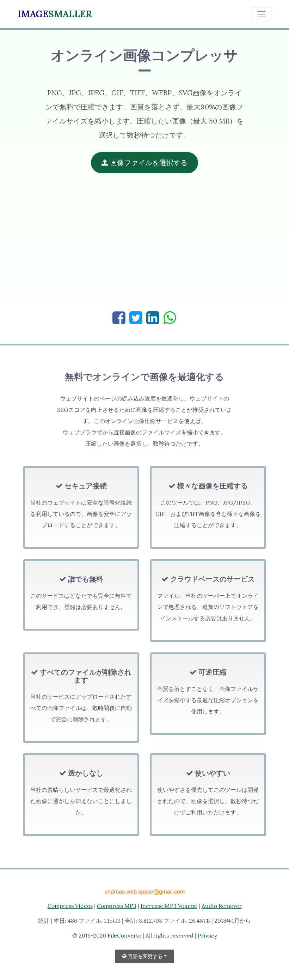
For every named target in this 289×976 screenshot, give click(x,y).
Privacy (207, 935)
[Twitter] (135, 317)
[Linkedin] (152, 317)
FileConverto (124, 935)
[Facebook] (118, 317)
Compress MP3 (116, 905)
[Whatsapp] (169, 317)
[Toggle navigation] (261, 14)
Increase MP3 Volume (169, 905)
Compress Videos (70, 905)
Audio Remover (222, 905)
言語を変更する (144, 956)
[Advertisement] (144, 246)
